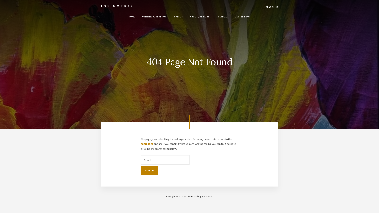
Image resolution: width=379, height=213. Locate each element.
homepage (147, 143)
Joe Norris (117, 6)
